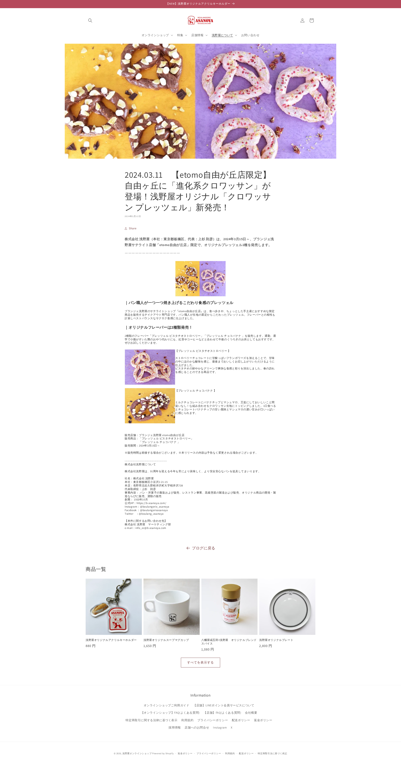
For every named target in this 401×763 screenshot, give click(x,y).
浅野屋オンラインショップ (137, 753)
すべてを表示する (200, 662)
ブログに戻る (203, 548)
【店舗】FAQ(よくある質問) (222, 713)
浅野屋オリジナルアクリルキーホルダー (111, 640)
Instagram (220, 727)
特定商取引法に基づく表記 (272, 753)
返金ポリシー (263, 720)
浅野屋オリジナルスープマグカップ (166, 640)
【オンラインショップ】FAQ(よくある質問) (170, 713)
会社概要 (251, 713)
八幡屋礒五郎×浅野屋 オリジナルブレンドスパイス (229, 641)
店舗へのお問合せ (197, 727)
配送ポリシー (241, 720)
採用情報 (175, 727)
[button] (90, 20)
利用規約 (187, 720)
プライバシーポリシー (212, 720)
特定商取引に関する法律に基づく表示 (151, 720)
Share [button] (133, 228)
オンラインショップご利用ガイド (166, 705)
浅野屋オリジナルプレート (276, 640)
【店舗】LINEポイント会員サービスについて (223, 705)
